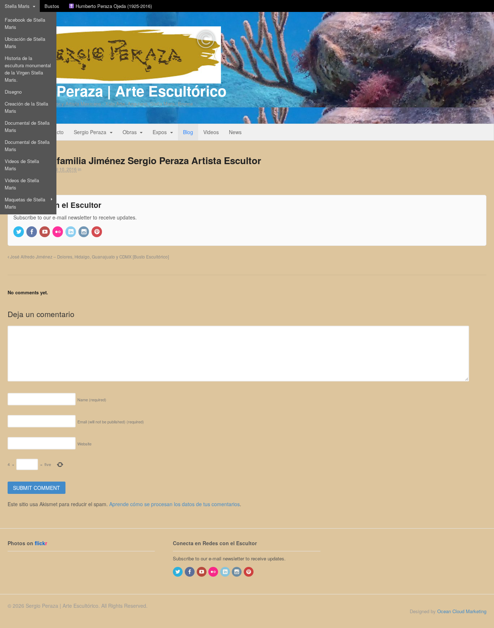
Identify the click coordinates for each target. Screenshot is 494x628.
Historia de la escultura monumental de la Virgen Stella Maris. (28, 69)
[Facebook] (32, 231)
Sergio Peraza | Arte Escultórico (117, 90)
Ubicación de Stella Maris (25, 42)
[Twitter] (19, 231)
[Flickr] (58, 231)
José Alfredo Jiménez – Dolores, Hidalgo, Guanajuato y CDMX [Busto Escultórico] (89, 257)
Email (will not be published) (110, 421)
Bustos (51, 6)
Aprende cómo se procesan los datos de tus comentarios (174, 504)
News (235, 132)
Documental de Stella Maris (27, 126)
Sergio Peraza (90, 132)
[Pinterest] (97, 231)
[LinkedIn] (71, 231)
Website (84, 444)
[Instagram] (84, 231)
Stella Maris (17, 6)
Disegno (13, 91)
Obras (130, 132)
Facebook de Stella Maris (25, 23)
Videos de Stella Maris (22, 165)
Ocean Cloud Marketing (461, 611)
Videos (211, 132)
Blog (188, 132)
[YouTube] (45, 231)
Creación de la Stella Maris (26, 107)
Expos (160, 132)
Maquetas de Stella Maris (25, 203)
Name (91, 399)
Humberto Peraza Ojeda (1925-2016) (113, 6)
